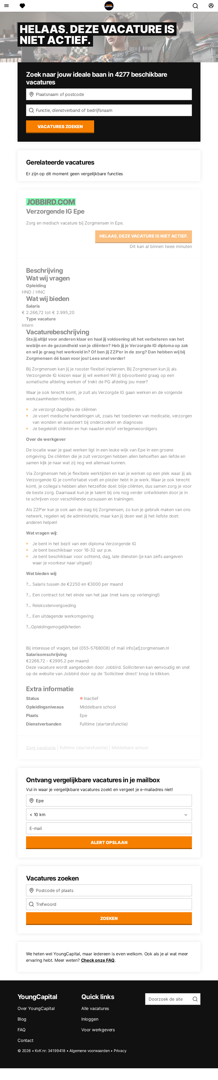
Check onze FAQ (98, 960)
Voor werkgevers (98, 1029)
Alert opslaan (109, 842)
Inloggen (89, 1019)
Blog (22, 1019)
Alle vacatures (95, 1008)
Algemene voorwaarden (89, 1050)
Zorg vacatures (41, 747)
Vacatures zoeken (60, 126)
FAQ (21, 1029)
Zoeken (109, 918)
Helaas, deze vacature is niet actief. (143, 236)
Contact (25, 1040)
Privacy (120, 1050)
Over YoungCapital (36, 1008)
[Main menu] (6, 6)
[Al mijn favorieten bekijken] (22, 6)
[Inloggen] (211, 6)
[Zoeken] (197, 6)
